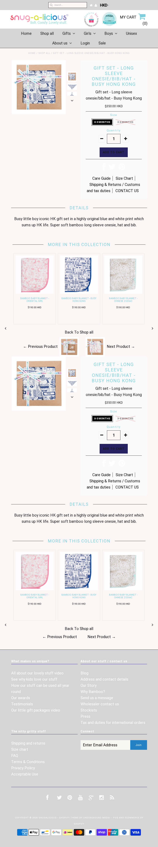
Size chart (19, 749)
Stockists (89, 710)
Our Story (89, 685)
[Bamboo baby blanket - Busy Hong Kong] (79, 292)
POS (115, 817)
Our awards (20, 697)
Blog (84, 673)
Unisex (131, 33)
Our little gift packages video (35, 710)
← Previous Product (40, 346)
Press (85, 716)
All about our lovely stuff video (37, 673)
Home (26, 33)
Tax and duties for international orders (113, 722)
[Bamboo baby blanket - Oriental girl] (35, 292)
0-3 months (102, 122)
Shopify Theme (69, 817)
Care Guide (101, 178)
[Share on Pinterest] (121, 168)
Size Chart (124, 178)
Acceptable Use (24, 774)
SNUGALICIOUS (48, 817)
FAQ (14, 755)
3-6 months (125, 122)
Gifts (66, 33)
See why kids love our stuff (34, 679)
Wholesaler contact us (100, 704)
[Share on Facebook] (104, 168)
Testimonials (22, 704)
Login (85, 43)
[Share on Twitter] (112, 168)
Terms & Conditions (28, 761)
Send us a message (97, 697)
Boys (108, 33)
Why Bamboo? (93, 691)
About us (59, 43)
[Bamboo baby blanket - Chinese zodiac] (123, 292)
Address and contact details (104, 679)
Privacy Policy (23, 768)
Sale (102, 43)
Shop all (47, 33)
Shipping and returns (28, 743)
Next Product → (121, 346)
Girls (87, 33)
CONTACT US (127, 190)
